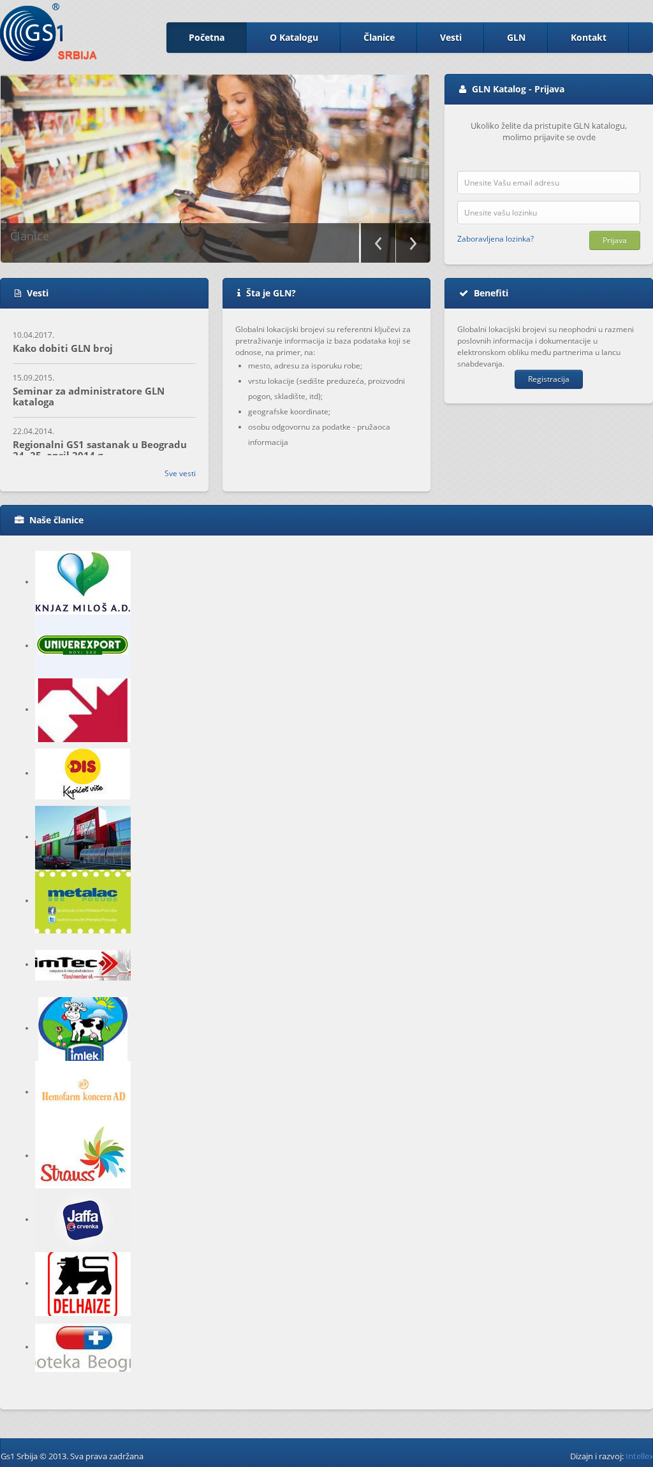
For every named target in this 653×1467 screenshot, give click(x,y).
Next (413, 243)
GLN (516, 37)
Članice (379, 37)
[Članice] (214, 168)
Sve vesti (180, 473)
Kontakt (588, 37)
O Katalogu (294, 37)
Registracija (548, 379)
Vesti (451, 37)
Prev (378, 243)
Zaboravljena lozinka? (495, 238)
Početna (206, 37)
